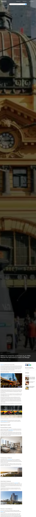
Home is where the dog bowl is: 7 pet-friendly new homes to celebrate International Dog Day (32, 378)
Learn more (15, 477)
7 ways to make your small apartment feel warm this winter (31, 387)
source (18, 388)
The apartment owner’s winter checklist (32, 382)
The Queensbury (10, 459)
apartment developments (4, 421)
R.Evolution (2, 511)
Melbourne (2, 364)
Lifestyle (28, 373)
